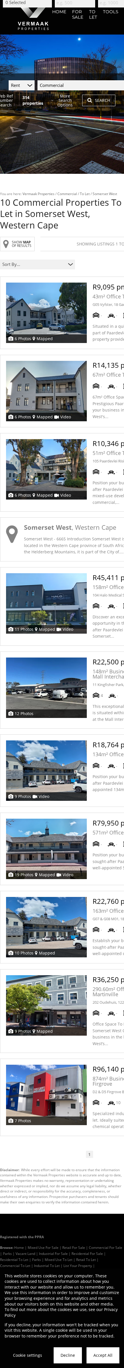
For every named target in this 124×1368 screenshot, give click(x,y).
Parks (7, 1253)
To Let (85, 193)
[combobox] (34, 264)
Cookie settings (27, 1355)
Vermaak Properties (38, 193)
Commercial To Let (15, 1265)
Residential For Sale (87, 1253)
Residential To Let (14, 1259)
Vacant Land (25, 1253)
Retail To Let (86, 1259)
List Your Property (77, 1265)
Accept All (102, 1355)
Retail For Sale (73, 1247)
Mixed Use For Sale (43, 1247)
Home (19, 1247)
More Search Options (65, 100)
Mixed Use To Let (58, 1259)
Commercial (67, 193)
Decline (68, 1355)
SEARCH (102, 100)
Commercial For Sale (105, 1247)
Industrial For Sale (53, 1253)
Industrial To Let (47, 1265)
